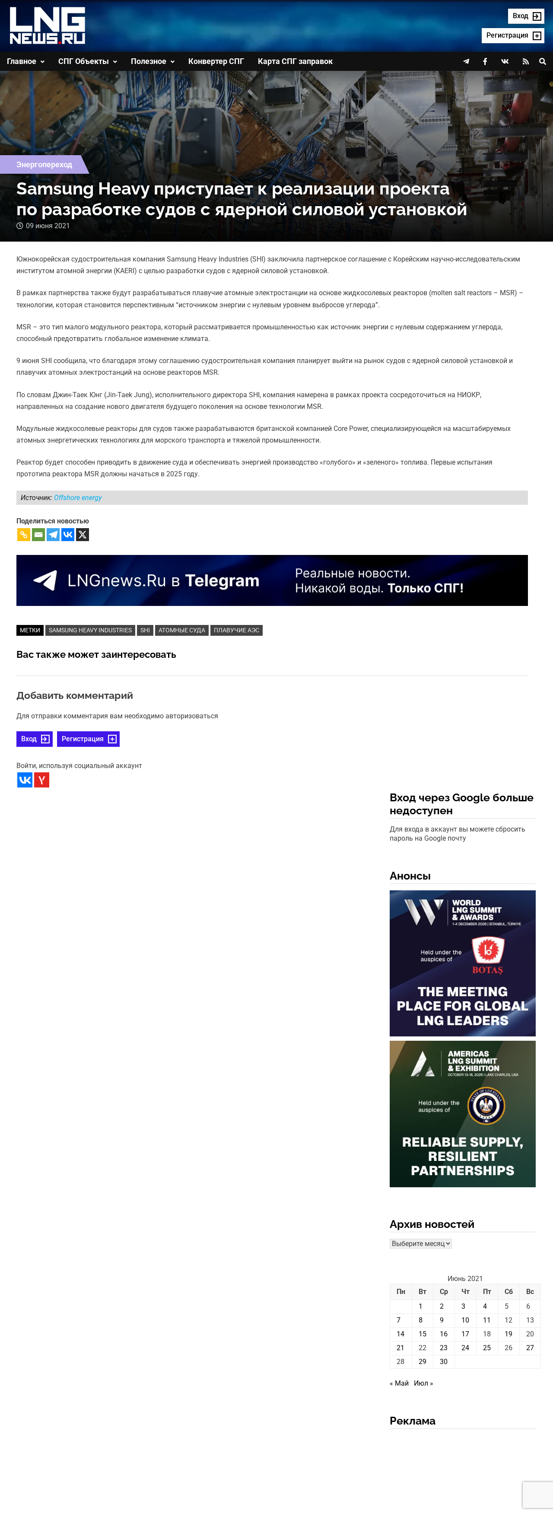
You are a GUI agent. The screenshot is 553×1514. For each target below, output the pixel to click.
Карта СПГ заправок (295, 61)
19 (508, 1334)
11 (487, 1320)
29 (422, 1362)
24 (465, 1348)
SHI (145, 630)
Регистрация (83, 739)
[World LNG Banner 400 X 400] (463, 965)
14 (400, 1334)
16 (444, 1334)
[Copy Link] (23, 534)
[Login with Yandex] (41, 779)
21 (400, 1348)
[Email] (38, 534)
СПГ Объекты (83, 61)
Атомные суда (182, 630)
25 (487, 1348)
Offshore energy (78, 498)
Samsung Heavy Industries (90, 630)
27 (530, 1348)
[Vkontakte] (67, 534)
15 (422, 1334)
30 (444, 1362)
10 (465, 1320)
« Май (399, 1383)
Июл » (423, 1383)
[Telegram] (53, 534)
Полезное (148, 61)
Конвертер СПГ (216, 61)
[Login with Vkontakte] (24, 779)
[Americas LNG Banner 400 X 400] (463, 1116)
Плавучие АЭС (236, 630)
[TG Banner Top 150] (272, 580)
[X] (82, 534)
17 (465, 1334)
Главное (21, 61)
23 (444, 1348)
